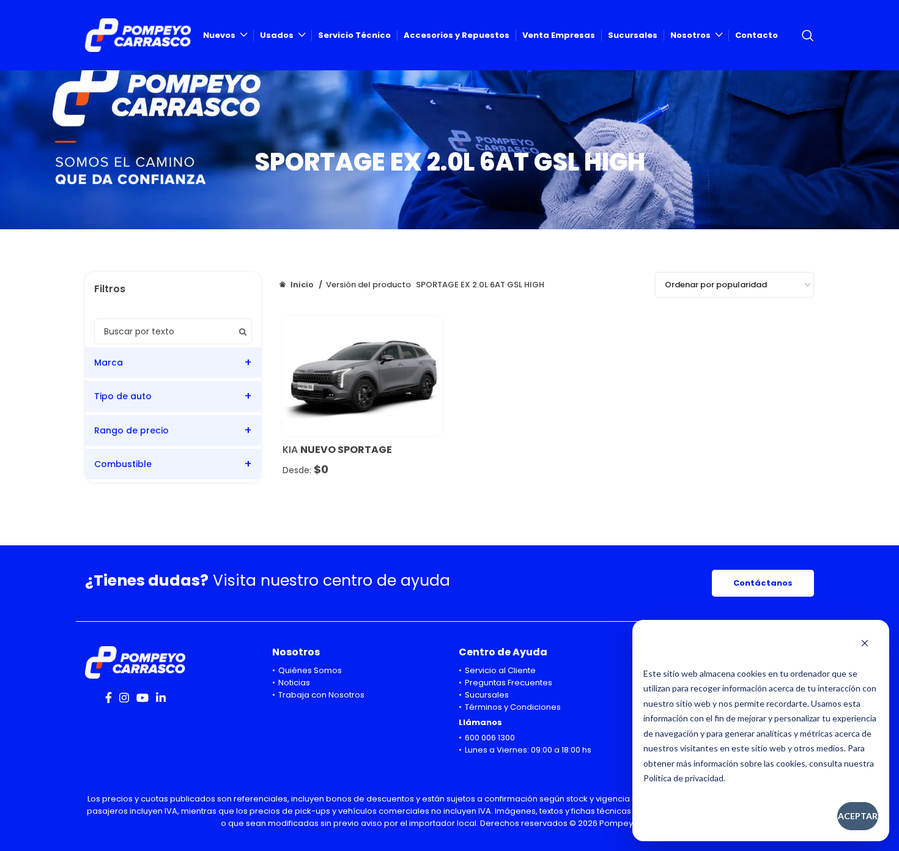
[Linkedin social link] (160, 697)
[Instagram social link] (124, 697)
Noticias (294, 682)
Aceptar (858, 816)
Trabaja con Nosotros (321, 695)
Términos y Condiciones (513, 707)
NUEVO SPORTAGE (346, 450)
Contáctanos (763, 583)
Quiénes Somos (310, 670)
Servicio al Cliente (500, 670)
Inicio (302, 284)
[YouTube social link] (142, 697)
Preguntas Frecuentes (508, 682)
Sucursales (487, 695)
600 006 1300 (490, 737)
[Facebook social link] (109, 697)
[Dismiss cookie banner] (864, 644)
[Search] (808, 35)
